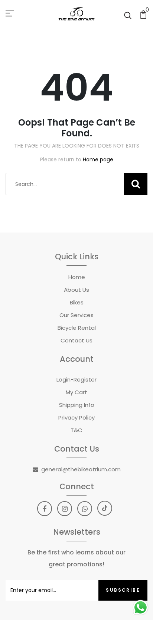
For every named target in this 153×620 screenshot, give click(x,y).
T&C (76, 430)
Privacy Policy (76, 417)
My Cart (76, 392)
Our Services (76, 315)
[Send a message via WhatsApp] (140, 607)
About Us (76, 290)
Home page (98, 159)
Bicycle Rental (77, 328)
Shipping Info (76, 405)
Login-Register (76, 379)
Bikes (77, 302)
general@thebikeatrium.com (81, 469)
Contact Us (76, 340)
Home (76, 277)
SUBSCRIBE (123, 590)
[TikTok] (104, 508)
